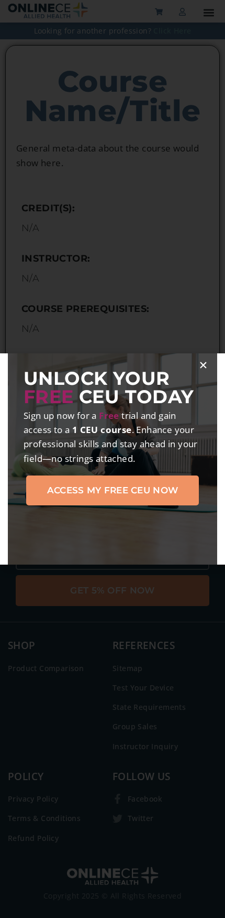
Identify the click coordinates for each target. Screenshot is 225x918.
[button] (203, 365)
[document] (112, 459)
